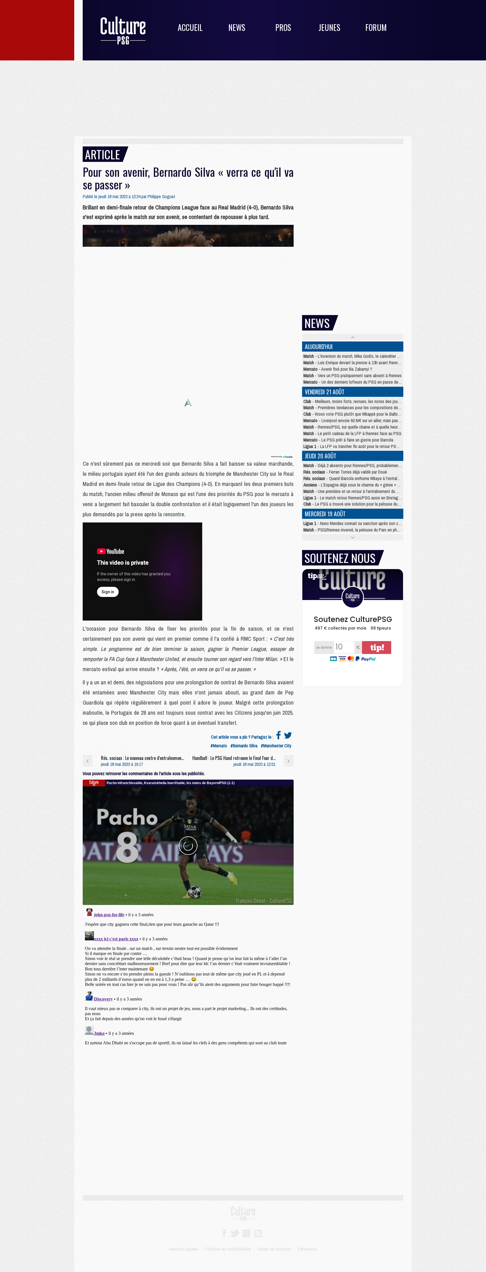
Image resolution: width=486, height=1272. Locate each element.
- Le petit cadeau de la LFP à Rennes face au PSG (352, 433)
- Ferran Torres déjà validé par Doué (345, 472)
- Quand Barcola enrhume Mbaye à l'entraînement (356, 478)
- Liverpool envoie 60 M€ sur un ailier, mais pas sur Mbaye (360, 420)
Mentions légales (184, 1249)
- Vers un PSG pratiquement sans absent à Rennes (352, 375)
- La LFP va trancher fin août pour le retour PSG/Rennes (358, 446)
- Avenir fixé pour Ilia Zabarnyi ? (337, 369)
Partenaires (307, 1249)
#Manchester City (276, 746)
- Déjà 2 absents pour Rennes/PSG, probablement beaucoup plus (364, 465)
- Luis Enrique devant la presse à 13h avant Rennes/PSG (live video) (367, 362)
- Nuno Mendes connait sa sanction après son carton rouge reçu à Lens (371, 523)
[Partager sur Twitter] (288, 737)
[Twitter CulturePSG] (234, 1233)
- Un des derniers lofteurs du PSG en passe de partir (355, 382)
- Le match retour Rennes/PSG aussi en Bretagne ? (354, 498)
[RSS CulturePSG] (258, 1233)
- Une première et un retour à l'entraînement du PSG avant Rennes (366, 491)
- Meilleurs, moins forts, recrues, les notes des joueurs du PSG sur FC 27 (369, 401)
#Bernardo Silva (243, 746)
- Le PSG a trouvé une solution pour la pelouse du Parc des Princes (365, 504)
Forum (376, 27)
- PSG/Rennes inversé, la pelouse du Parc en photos (354, 530)
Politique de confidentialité (228, 1249)
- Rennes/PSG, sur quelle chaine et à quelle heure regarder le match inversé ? (375, 427)
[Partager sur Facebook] (278, 737)
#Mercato (218, 746)
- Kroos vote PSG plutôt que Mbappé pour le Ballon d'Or (355, 414)
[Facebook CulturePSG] (224, 1233)
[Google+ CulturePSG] (246, 1233)
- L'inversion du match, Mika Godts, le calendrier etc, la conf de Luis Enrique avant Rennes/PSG (389, 356)
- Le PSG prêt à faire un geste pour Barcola (348, 440)
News (236, 27)
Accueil (190, 27)
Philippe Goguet (161, 196)
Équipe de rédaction (274, 1249)
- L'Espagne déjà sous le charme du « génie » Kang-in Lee (360, 485)
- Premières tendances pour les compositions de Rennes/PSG (362, 407)
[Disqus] (188, 975)
